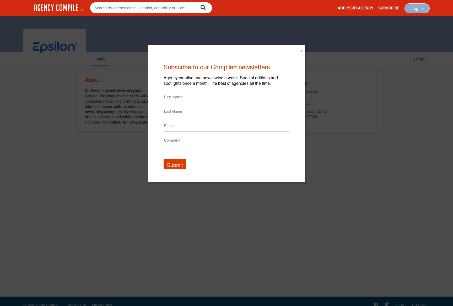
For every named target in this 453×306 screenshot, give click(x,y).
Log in (417, 8)
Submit (175, 165)
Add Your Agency (355, 7)
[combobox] (151, 7)
